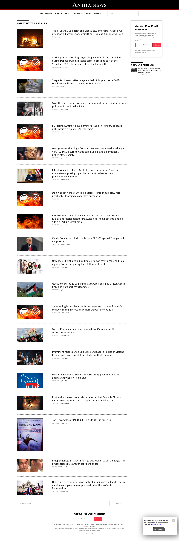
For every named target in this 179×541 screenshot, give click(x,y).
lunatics (58, 13)
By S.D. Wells (63, 37)
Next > (118, 503)
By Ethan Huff (64, 132)
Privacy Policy (89, 533)
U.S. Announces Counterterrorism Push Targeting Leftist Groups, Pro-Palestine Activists (150, 70)
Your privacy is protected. (141, 50)
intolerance (77, 13)
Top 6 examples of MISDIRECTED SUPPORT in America (81, 420)
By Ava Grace (63, 86)
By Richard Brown (65, 403)
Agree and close (159, 529)
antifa (67, 13)
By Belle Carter (64, 491)
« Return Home (25, 503)
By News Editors (64, 67)
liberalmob (98, 13)
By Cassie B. (64, 290)
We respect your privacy (79, 528)
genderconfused (46, 13)
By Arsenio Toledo (65, 199)
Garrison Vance (150, 74)
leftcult (88, 13)
